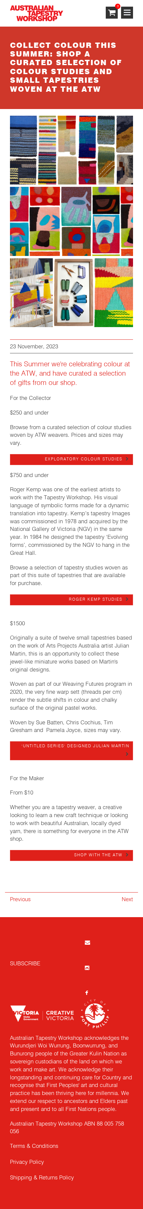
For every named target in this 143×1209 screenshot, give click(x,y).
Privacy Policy (27, 1162)
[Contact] (87, 942)
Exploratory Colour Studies (83, 459)
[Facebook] (87, 993)
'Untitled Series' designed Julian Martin (75, 746)
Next (127, 900)
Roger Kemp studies (95, 600)
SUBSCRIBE (25, 964)
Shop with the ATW (98, 855)
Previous (20, 900)
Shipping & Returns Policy (42, 1178)
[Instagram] (87, 967)
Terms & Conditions (34, 1146)
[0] (111, 13)
